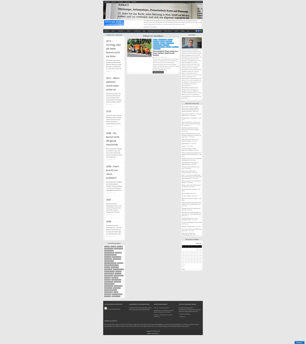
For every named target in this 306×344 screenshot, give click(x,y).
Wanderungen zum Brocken (155, 31)
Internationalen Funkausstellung (189, 78)
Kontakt (134, 2)
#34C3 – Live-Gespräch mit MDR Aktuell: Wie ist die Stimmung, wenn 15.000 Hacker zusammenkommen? (192, 176)
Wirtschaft (157, 48)
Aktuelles (106, 31)
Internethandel (118, 269)
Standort (116, 288)
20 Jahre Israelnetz (186, 196)
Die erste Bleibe (185, 193)
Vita (188, 31)
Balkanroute (187, 82)
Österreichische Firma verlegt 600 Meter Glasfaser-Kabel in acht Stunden (165, 53)
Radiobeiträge (157, 45)
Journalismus (109, 273)
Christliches (109, 248)
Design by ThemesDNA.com (153, 333)
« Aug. (183, 269)
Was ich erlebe (117, 294)
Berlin (119, 246)
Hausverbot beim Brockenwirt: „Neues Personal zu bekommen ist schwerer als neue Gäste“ (191, 135)
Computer (118, 248)
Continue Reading (157, 72)
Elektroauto (137, 31)
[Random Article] (199, 31)
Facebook (106, 2)
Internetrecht (109, 271)
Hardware (169, 41)
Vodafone (175, 47)
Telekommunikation (159, 47)
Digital (176, 31)
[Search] (196, 31)
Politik (117, 281)
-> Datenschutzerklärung (184, 314)
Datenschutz (109, 250)
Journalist (120, 31)
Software (118, 286)
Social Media (109, 286)
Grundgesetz (153, 27)
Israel (118, 271)
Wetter (108, 296)
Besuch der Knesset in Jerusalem (190, 198)
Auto (155, 39)
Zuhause (184, 146)
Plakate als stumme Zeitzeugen (189, 189)
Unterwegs (108, 292)
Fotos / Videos (167, 31)
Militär (107, 279)
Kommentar (109, 275)
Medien (163, 43)
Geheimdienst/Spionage (111, 265)
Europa (162, 41)
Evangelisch (117, 257)
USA (116, 292)
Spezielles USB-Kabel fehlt (188, 226)
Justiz (118, 273)
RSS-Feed (127, 2)
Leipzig (107, 277)
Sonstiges (166, 45)
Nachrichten (170, 43)
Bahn (144, 31)
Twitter (114, 2)
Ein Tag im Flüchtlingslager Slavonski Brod (192, 222)
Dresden (156, 41)
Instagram (120, 2)
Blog (113, 31)
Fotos (120, 263)
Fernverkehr (109, 261)
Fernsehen (117, 259)
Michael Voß (157, 57)
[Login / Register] (201, 31)
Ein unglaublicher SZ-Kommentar (189, 118)
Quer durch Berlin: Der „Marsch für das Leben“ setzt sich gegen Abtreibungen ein (191, 123)
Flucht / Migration (110, 263)
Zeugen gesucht (186, 143)
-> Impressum (182, 316)
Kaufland (109, 309)
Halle (107, 267)
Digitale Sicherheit (110, 255)
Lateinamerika (118, 275)
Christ (128, 31)
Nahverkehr (109, 281)
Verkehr (169, 47)
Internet (156, 43)
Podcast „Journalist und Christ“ (161, 307)
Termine (182, 31)
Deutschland (162, 39)
